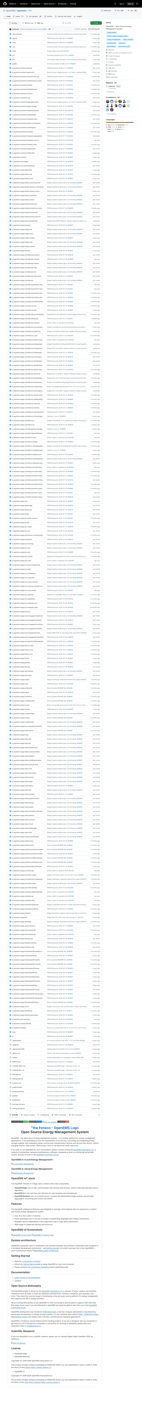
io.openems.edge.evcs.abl (21, 548)
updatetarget (70, 913)
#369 (78, 1057)
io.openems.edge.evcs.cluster (22, 556)
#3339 (70, 335)
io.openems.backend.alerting (22, 68)
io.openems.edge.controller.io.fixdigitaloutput (27, 450)
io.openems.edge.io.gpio (20, 692)
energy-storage (128, 39)
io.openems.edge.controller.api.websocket (26, 276)
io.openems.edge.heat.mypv (22, 675)
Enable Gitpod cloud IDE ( (55, 51)
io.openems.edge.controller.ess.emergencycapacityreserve (32, 348)
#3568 (70, 841)
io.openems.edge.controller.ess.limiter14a (26, 374)
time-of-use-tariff (124, 46)
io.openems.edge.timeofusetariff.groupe (26, 977)
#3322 (77, 1083)
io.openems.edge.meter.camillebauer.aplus (26, 760)
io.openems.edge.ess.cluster (22, 527)
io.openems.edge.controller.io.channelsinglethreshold (30, 446)
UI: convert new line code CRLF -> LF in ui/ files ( (63, 1040)
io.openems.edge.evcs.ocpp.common (25, 582)
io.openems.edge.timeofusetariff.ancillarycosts (28, 951)
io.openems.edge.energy (20, 514)
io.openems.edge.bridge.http (22, 229)
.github (14, 38)
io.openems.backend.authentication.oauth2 (27, 81)
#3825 (70, 68)
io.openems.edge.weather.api (22, 1011)
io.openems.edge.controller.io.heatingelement (27, 459)
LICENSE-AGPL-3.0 (18, 1066)
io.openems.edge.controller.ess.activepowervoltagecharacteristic (34, 327)
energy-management (113, 39)
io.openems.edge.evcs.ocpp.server (24, 590)
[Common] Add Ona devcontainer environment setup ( (65, 34)
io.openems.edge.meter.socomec (23, 820)
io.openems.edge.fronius (20, 658)
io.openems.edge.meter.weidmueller (24, 828)
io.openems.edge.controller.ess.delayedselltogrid (29, 344)
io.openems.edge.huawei (20, 679)
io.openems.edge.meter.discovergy (24, 773)
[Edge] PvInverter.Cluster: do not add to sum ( (62, 875)
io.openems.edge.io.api (20, 684)
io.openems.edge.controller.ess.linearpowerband (28, 382)
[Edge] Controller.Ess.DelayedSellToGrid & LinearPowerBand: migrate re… (72, 344)
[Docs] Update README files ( (57, 688)
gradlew (15, 1096)
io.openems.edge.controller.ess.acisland (25, 323)
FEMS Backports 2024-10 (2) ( (57, 1104)
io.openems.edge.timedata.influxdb (24, 943)
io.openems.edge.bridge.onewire (23, 246)
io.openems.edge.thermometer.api (24, 934)
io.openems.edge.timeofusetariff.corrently (26, 964)
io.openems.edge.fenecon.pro (22, 654)
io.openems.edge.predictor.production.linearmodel (29, 854)
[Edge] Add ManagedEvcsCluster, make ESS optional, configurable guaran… (73, 556)
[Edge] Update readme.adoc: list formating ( (62, 183)
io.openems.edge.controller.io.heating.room (27, 454)
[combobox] (76, 23)
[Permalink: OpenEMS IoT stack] (9, 1178)
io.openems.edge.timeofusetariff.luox (24, 985)
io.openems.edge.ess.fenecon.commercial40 (27, 535)
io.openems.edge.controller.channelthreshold (27, 301)
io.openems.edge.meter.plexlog (23, 803)
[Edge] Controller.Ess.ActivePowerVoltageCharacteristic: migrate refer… (71, 327)
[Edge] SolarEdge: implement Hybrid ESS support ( (64, 679)
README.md (16, 1074)
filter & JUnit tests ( (81, 913)
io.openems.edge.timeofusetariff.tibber (25, 1002)
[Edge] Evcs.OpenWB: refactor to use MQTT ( (62, 594)
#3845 (79, 183)
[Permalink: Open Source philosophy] (9, 1285)
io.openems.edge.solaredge (21, 921)
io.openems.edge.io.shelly (21, 709)
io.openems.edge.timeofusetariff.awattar (26, 960)
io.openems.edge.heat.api (21, 667)
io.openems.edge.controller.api (22, 280)
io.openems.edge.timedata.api (22, 938)
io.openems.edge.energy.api (22, 510)
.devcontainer (17, 34)
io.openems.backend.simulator (22, 132)
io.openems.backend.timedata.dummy (25, 140)
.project (14, 1057)
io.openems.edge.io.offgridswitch (23, 701)
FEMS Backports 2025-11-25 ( (57, 518)
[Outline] (99, 1114)
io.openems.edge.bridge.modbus (23, 238)
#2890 (63, 416)
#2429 (82, 1040)
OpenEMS (11, 10)
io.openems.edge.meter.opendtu (23, 794)
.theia (14, 51)
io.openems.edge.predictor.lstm (23, 845)
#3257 (70, 1019)
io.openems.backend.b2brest (22, 85)
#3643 (86, 34)
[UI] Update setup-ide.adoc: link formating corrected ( (65, 59)
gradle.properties (18, 1091)
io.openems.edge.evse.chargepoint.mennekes (28, 637)
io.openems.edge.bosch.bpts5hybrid (24, 221)
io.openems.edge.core (19, 501)
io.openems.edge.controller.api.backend (26, 255)
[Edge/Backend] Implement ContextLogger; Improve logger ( (68, 314)
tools (13, 1032)
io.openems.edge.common (21, 250)
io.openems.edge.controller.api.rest (24, 272)
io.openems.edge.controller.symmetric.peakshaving (29, 488)
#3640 (86, 378)
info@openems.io (34, 1326)
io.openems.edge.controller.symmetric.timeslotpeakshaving (32, 497)
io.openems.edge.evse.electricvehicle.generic (27, 641)
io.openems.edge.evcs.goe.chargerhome (26, 565)
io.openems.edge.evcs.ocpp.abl (23, 577)
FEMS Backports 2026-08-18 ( (57, 38)
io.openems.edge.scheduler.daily (23, 900)
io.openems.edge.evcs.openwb (23, 594)
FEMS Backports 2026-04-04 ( (57, 909)
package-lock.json (18, 1104)
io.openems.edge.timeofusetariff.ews (24, 972)
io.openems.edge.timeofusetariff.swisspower (27, 998)
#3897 (44, 29)
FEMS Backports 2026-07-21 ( (57, 119)
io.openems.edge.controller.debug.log (25, 318)
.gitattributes (16, 1040)
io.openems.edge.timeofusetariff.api (24, 955)
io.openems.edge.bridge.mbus (22, 233)
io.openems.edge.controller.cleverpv (24, 310)
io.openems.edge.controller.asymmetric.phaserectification (32, 297)
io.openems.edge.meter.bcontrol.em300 (26, 752)
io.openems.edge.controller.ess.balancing (26, 331)
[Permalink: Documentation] (9, 1272)
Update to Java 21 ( (54, 416)
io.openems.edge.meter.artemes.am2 (25, 747)
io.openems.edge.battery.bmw (22, 178)
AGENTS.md (16, 1062)
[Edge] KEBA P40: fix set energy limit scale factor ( (64, 633)
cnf (13, 55)
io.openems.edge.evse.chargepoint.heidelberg (28, 628)
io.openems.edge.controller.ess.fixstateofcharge (28, 361)
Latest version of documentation (27, 1278)
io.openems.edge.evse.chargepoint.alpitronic (27, 616)
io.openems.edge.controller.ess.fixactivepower (28, 357)
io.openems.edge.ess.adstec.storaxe (24, 518)
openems (22, 10)
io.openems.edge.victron (20, 1006)
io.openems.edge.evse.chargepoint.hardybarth (28, 624)
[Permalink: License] (9, 1348)
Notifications (107, 10)
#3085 (80, 875)
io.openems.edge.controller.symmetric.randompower (30, 493)
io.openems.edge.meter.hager (22, 781)
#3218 (70, 284)
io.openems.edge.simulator (21, 913)
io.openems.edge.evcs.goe (21, 569)
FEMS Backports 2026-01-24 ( (57, 76)
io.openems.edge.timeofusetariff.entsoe (25, 968)
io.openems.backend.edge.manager (24, 106)
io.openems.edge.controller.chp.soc (24, 306)
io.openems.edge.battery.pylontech (24, 195)
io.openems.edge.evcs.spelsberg (23, 599)
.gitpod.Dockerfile (18, 1049)
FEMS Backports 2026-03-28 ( (57, 403)
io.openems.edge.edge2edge (22, 505)
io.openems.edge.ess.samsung (22, 544)
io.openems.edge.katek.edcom (22, 730)
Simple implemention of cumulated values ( (61, 1057)
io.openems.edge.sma (19, 917)
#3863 (84, 633)
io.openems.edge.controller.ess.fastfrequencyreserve (30, 352)
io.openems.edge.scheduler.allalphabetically (27, 892)
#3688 (70, 293)
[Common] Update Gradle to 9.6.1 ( (59, 1096)
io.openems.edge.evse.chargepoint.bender (27, 620)
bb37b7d (77, 29)
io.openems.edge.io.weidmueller (23, 722)
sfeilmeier (15, 29)
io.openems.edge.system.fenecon (23, 926)
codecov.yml (16, 1083)
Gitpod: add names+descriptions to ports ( (61, 1053)
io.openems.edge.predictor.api (22, 841)
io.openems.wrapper (19, 1028)
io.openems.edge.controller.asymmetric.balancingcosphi (31, 284)
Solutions (24, 4)
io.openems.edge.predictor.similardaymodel (27, 862)
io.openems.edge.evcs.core (21, 560)
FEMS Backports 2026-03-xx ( (57, 93)
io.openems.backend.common (22, 93)
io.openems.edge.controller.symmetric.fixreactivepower (31, 480)
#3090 (70, 259)
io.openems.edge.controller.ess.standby (25, 408)
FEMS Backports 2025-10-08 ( (57, 599)
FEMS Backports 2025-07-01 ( (57, 284)
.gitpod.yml (16, 1053)
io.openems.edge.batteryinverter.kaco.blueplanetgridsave (32, 208)
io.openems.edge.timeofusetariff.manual (26, 989)
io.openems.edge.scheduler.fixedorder (25, 904)
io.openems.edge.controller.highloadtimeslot (27, 433)
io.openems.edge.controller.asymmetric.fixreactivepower (31, 289)
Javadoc (18, 1280)
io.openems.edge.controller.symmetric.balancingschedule (31, 476)
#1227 (66, 51)
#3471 (70, 1011)
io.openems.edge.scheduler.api (22, 896)
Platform (12, 4)
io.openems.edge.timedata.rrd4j (23, 947)
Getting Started (52, 1248)
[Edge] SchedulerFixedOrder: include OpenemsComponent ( (67, 904)
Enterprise (62, 4)
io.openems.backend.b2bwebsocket (24, 89)
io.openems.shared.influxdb (21, 1023)
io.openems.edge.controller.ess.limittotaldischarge (29, 378)
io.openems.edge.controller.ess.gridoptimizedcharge (30, 365)
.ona (13, 47)
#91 (82, 1057)
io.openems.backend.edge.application (25, 102)
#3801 (73, 1096)
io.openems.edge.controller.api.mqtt (24, 267)
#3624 (70, 93)
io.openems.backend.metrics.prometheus (26, 123)
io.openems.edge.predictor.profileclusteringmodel (29, 858)
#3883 (85, 72)
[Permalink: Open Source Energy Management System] (9, 1129)
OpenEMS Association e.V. (83, 1150)
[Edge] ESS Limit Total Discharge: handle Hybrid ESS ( (65, 378)
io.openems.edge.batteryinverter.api (24, 204)
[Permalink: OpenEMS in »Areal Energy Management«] (9, 1168)
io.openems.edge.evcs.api (21, 552)
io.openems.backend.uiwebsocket (24, 149)
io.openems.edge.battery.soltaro (23, 200)
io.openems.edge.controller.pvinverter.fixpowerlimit (29, 467)
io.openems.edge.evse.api (21, 611)
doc (13, 59)
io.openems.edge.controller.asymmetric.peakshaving (30, 293)
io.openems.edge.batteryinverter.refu (25, 212)
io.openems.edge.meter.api (21, 743)
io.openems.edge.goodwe (21, 662)
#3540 (70, 76)
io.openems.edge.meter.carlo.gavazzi (25, 764)
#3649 (69, 688)
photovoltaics (111, 46)
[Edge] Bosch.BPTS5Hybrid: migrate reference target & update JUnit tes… (72, 221)
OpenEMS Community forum (47, 1155)
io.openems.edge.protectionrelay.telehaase (27, 866)
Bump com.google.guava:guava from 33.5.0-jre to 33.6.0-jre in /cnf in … (72, 386)
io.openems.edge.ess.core (21, 531)
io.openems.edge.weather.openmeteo (25, 1015)
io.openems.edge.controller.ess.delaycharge (27, 340)
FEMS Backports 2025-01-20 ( (57, 590)
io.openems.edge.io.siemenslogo (23, 713)
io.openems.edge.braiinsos (21, 225)
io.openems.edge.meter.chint (22, 769)
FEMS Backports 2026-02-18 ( (57, 841)
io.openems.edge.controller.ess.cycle (24, 335)
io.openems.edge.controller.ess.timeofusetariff (28, 412)
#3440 (70, 518)
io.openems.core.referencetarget (23, 166)
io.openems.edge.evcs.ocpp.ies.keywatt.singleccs (29, 586)
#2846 (70, 1104)
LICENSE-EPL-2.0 (18, 1070)
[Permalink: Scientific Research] (9, 1331)
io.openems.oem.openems (21, 1019)
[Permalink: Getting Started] (9, 1255)
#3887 (70, 38)
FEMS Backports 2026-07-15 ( (57, 68)
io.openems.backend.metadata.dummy (25, 110)
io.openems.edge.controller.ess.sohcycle (26, 403)
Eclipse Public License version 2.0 (37, 1367)
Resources (35, 4)
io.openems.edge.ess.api (20, 522)
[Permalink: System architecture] (9, 1240)
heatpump (122, 43)
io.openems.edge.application (22, 170)
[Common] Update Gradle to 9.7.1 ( (59, 64)
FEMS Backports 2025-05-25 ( (57, 140)
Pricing (73, 4)
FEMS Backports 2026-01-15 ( (57, 85)
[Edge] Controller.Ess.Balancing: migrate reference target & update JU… (71, 331)
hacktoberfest (111, 43)
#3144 (70, 140)
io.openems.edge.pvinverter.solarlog (24, 887)
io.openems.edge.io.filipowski (22, 688)
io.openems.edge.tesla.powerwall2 (24, 930)
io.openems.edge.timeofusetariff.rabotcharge (27, 994)
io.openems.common (19, 157)
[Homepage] (5, 3)
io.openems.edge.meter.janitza (22, 786)
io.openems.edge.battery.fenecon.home (26, 191)
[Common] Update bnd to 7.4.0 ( (31, 29)
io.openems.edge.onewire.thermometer (25, 837)
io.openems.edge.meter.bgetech (23, 756)
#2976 (70, 590)
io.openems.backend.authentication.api (25, 76)
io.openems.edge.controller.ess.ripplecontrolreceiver (30, 395)
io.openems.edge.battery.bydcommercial (26, 183)
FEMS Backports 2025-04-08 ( (57, 259)
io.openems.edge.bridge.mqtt (22, 242)
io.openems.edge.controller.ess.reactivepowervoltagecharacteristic (35, 391)
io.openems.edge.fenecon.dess (23, 645)
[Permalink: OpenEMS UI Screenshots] (9, 1229)
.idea (14, 42)
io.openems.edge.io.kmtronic (22, 696)
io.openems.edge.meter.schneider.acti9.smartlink (29, 811)
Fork (120, 10)
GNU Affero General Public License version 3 (42, 1382)
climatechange (111, 32)
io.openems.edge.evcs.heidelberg (23, 573)
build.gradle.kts (17, 1079)
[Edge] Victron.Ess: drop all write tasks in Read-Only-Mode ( (67, 1006)
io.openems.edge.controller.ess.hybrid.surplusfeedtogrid (31, 369)
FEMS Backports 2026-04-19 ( (57, 293)
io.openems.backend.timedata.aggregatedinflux (28, 136)
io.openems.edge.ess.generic (22, 539)
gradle (14, 64)
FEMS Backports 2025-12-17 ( (57, 1011)
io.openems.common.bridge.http (23, 153)
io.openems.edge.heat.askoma (22, 671)
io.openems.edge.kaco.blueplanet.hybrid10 (27, 726)
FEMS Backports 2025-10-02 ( (57, 335)
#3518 (70, 85)
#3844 (86, 59)
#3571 (84, 679)
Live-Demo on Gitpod (31, 1261)
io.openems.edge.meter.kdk (21, 790)
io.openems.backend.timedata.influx (24, 144)
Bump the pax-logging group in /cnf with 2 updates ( (65, 72)
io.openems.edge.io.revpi (20, 705)
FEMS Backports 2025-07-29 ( (57, 1019)
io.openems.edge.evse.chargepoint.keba (26, 633)
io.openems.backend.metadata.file (24, 115)
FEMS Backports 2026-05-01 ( (57, 684)
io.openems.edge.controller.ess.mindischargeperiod (29, 386)
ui (12, 1036)
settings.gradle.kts (18, 1108)
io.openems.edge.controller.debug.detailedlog (28, 314)
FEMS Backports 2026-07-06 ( (57, 98)
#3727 (81, 917)
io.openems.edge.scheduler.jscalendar (25, 909)
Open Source (49, 4)
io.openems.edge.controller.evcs (23, 420)
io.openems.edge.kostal (20, 735)
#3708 (70, 684)
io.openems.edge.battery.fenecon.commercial (28, 187)
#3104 (71, 323)
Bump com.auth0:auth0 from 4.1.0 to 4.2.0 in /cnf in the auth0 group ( (71, 1028)
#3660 (70, 403)
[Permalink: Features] (9, 1203)
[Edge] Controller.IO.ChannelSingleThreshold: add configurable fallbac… (71, 446)
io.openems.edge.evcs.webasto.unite (25, 607)
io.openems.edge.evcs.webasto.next (24, 603)
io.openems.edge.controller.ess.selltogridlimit (27, 399)
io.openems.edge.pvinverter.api (23, 871)
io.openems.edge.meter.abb (21, 739)
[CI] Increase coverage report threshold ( (61, 1083)
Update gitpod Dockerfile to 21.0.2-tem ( (61, 1049)
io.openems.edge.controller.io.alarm (24, 437)
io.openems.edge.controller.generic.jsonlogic (27, 429)
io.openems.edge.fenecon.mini (22, 650)
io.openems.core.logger (20, 161)
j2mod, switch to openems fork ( (58, 323)
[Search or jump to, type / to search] (115, 3)
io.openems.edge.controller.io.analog (24, 442)
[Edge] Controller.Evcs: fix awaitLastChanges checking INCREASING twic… (72, 420)
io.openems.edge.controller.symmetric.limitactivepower (31, 484)
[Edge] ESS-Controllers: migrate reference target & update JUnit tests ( (71, 348)
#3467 (80, 594)
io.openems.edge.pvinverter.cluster (24, 875)
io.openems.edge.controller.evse (23, 425)
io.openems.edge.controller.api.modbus (25, 263)
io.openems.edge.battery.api (22, 174)
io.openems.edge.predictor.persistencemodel (27, 849)
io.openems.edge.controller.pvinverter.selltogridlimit (29, 471)
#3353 (70, 599)
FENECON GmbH (49, 1312)
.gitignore (15, 1045)
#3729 (70, 174)
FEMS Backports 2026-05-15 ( (57, 174)
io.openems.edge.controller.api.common (25, 259)
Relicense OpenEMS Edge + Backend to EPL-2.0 (63, 1066)
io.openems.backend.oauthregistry (24, 127)
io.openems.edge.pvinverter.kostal (24, 883)
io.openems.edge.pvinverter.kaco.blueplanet (27, 879)
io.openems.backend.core (21, 98)
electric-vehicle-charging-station (117, 36)
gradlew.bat (16, 1100)
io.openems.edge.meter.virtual (22, 824)
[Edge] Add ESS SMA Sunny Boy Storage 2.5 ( (63, 917)
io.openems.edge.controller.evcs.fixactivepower (28, 416)
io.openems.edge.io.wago (21, 718)
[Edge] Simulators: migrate (56, 913)
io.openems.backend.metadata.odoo (24, 119)
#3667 (70, 909)
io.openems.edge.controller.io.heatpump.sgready (29, 463)
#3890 (73, 64)
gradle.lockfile (17, 1087)
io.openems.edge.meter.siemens (23, 815)
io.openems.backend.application (23, 72)
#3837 (70, 119)
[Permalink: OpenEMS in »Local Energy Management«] (9, 1159)
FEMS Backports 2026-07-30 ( (57, 161)
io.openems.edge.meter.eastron (23, 777)
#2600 (78, 1053)
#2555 (77, 1049)
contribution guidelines (40, 1267)
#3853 (70, 161)
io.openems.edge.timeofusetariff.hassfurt (26, 981)
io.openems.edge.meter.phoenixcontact (25, 798)
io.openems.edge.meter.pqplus (22, 807)
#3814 (70, 98)
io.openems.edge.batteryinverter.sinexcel (26, 217)
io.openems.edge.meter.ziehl (22, 832)
